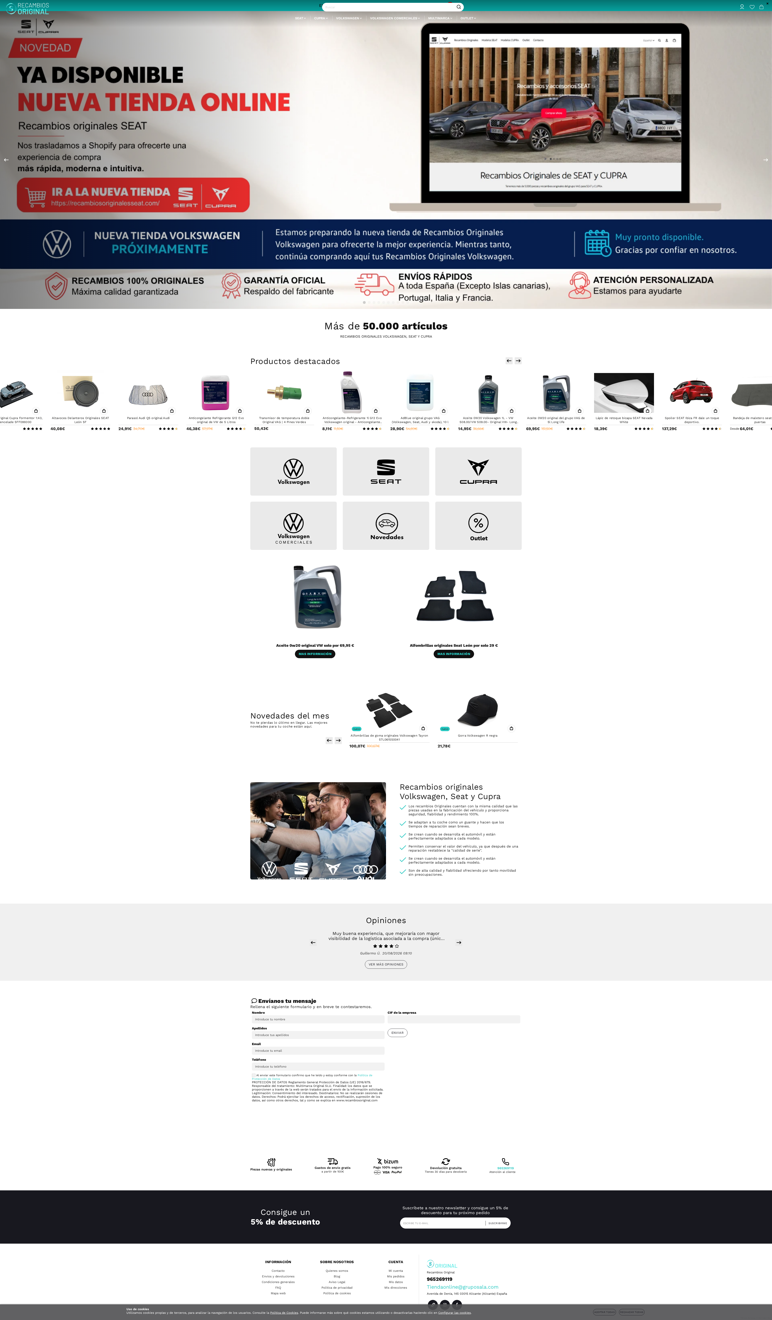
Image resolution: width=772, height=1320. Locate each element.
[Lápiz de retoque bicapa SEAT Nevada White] (488, 393)
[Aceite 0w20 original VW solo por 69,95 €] (316, 596)
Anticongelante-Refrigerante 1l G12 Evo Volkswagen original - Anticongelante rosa (216, 422)
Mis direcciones (395, 1287)
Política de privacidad (336, 1287)
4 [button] (378, 302)
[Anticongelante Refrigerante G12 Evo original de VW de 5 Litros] (80, 393)
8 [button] (398, 302)
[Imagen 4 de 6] (293, 528)
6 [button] (388, 302)
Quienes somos (337, 1271)
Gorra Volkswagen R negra (389, 735)
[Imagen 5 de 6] (386, 526)
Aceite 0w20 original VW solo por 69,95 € (315, 645)
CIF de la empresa (402, 1013)
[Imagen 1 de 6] (293, 472)
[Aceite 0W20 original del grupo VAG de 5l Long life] (420, 393)
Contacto (278, 1271)
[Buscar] (459, 7)
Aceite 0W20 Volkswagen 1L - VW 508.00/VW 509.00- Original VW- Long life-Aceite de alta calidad (352, 422)
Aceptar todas (604, 1312)
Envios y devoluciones (278, 1276)
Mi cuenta (396, 1271)
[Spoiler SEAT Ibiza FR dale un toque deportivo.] (556, 393)
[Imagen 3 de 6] (478, 471)
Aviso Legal (337, 1282)
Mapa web (278, 1293)
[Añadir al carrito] (36, 411)
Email (256, 1044)
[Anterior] (6, 160)
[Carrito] (761, 7)
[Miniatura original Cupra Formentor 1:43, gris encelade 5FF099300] (692, 393)
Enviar (397, 1033)
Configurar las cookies (454, 1313)
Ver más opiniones (386, 964)
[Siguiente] (765, 160)
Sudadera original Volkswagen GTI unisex (477, 735)
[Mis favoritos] (752, 7)
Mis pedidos (395, 1276)
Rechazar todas (631, 1312)
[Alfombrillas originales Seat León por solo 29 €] (455, 596)
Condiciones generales (278, 1282)
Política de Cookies (284, 1313)
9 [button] (402, 302)
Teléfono (259, 1060)
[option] (386, 160)
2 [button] (369, 302)
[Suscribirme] (496, 1223)
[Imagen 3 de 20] (386, 160)
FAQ (278, 1287)
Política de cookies (337, 1293)
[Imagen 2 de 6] (386, 471)
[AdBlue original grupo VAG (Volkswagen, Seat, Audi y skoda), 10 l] (284, 393)
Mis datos (396, 1282)
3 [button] (374, 302)
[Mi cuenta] (742, 7)
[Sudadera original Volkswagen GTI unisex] (478, 710)
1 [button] (364, 302)
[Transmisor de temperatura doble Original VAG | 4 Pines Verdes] (148, 393)
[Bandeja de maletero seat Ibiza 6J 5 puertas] (624, 393)
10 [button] (407, 302)
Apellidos (259, 1028)
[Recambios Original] (27, 7)
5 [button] (383, 302)
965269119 (505, 1168)
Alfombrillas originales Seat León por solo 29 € (454, 645)
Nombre (258, 1013)
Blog (337, 1276)
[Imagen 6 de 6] (478, 526)
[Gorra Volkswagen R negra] (389, 710)
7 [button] (393, 302)
